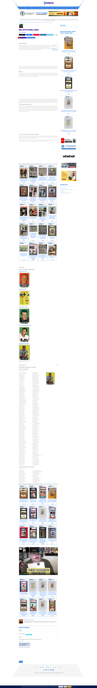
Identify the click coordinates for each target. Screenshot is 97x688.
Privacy (54, 667)
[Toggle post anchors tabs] (19, 38)
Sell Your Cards (63, 187)
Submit (21, 661)
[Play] (45, 550)
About (60, 667)
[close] (48, 684)
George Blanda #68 (24, 343)
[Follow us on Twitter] (44, 670)
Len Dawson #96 (23, 307)
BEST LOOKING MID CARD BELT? (29, 554)
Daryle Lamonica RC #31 (25, 325)
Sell (36, 667)
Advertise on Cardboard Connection (66, 189)
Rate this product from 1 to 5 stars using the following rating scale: (30, 639)
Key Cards (27, 37)
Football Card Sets (31, 22)
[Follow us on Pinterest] (51, 670)
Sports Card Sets (24, 22)
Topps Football (23, 32)
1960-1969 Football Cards (38, 22)
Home (20, 22)
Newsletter (62, 191)
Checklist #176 (22, 289)
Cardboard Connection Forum (65, 192)
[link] (21, 555)
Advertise (41, 667)
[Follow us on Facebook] (46, 670)
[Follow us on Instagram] (48, 670)
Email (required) (21, 633)
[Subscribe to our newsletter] (53, 670)
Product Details (22, 37)
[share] (56, 554)
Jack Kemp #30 (23, 271)
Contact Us (48, 667)
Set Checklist (33, 37)
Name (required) (20, 630)
